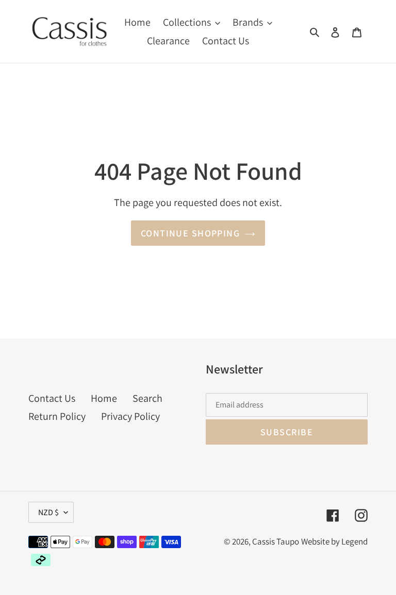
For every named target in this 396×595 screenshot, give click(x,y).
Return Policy (57, 416)
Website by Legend (334, 541)
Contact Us (51, 398)
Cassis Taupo (275, 541)
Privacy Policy (130, 416)
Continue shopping (190, 233)
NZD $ (48, 512)
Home (104, 398)
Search (147, 398)
